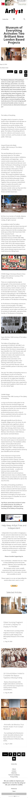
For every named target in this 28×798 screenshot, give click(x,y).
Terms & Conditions (14, 775)
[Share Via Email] (25, 75)
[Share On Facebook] (15, 71)
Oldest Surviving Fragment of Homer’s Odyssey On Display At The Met (13, 624)
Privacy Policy (14, 777)
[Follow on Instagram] (23, 754)
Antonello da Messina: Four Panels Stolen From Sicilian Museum (13, 726)
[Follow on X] (15, 754)
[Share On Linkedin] (20, 71)
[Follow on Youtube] (19, 754)
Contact (14, 771)
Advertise (14, 773)
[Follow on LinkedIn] (14, 759)
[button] (24, 19)
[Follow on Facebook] (10, 754)
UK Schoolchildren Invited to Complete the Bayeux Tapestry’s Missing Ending (13, 675)
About (14, 769)
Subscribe (5, 19)
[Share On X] (25, 71)
